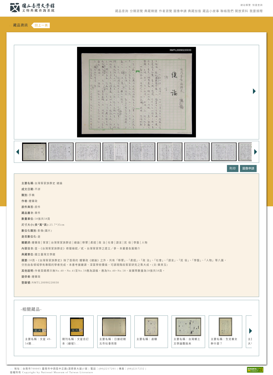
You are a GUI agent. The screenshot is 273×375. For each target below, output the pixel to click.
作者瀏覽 (165, 11)
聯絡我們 (227, 11)
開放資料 (241, 11)
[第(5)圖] (142, 151)
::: (7, 2)
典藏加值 (194, 11)
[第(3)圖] (88, 151)
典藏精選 (151, 11)
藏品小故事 (211, 11)
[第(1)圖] (34, 151)
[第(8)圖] (224, 151)
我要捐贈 (256, 11)
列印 (232, 168)
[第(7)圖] (196, 151)
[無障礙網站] (255, 369)
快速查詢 (257, 5)
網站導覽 (245, 5)
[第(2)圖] (61, 151)
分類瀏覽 (136, 11)
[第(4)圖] (115, 151)
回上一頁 (41, 25)
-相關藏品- (31, 309)
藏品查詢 (122, 11)
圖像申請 (180, 11)
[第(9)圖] (251, 151)
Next (254, 91)
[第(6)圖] (169, 151)
